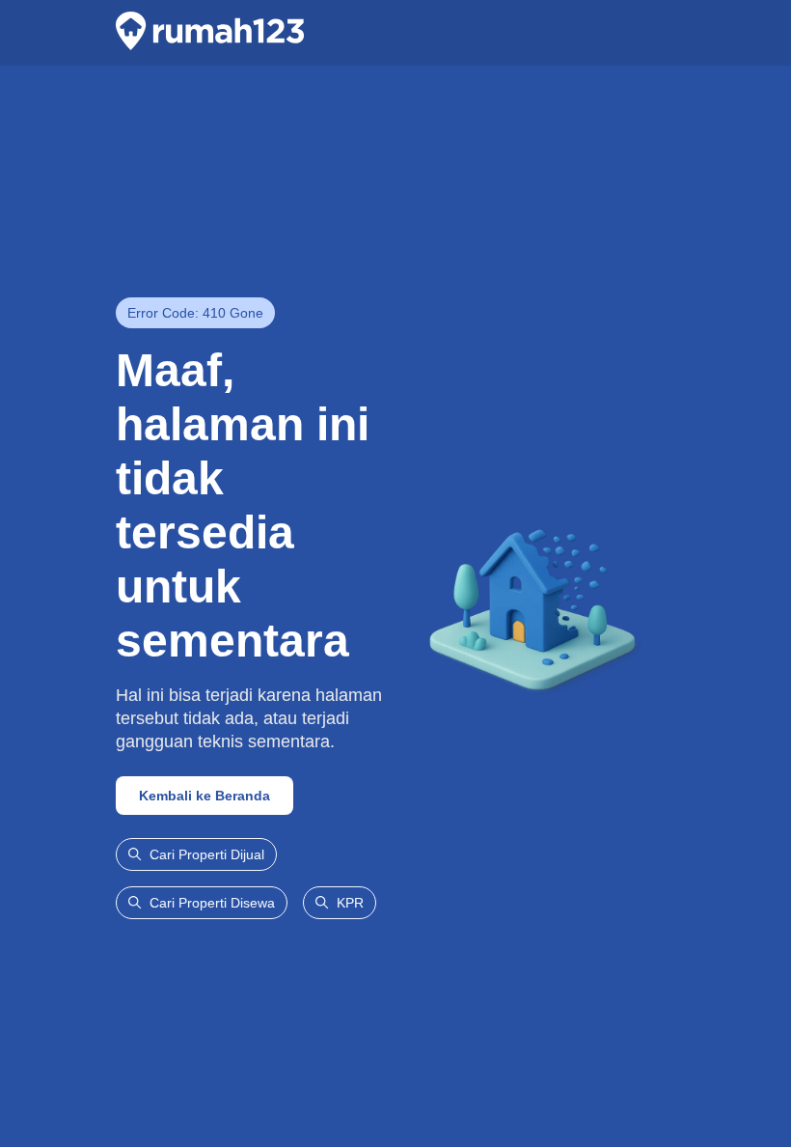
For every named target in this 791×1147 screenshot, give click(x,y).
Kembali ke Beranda (204, 795)
